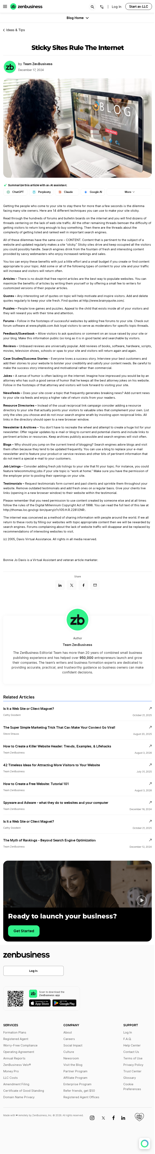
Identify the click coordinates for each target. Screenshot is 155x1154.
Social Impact (72, 1045)
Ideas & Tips (15, 30)
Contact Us (131, 1052)
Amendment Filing (16, 1084)
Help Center (132, 1045)
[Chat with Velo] (144, 1143)
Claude (68, 191)
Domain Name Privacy (19, 1097)
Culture (68, 1052)
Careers (69, 1039)
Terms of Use (132, 1058)
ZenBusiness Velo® (17, 1064)
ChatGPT (18, 191)
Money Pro (11, 1071)
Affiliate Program (75, 1077)
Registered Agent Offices (81, 1097)
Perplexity (44, 191)
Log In (33, 970)
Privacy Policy (133, 1064)
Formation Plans (14, 1032)
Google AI (96, 191)
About (67, 1032)
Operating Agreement (18, 1052)
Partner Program (75, 1071)
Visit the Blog (72, 1064)
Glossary (129, 1077)
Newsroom (71, 1058)
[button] (142, 900)
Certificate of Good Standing (23, 1090)
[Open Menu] (5, 6)
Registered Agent (15, 1039)
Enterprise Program (77, 1084)
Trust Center (132, 1071)
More (128, 191)
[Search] (92, 7)
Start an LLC (138, 6)
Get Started (24, 931)
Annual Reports (14, 1058)
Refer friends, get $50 (79, 1090)
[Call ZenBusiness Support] (101, 7)
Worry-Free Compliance (20, 1045)
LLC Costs (10, 1077)
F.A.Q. (127, 1039)
